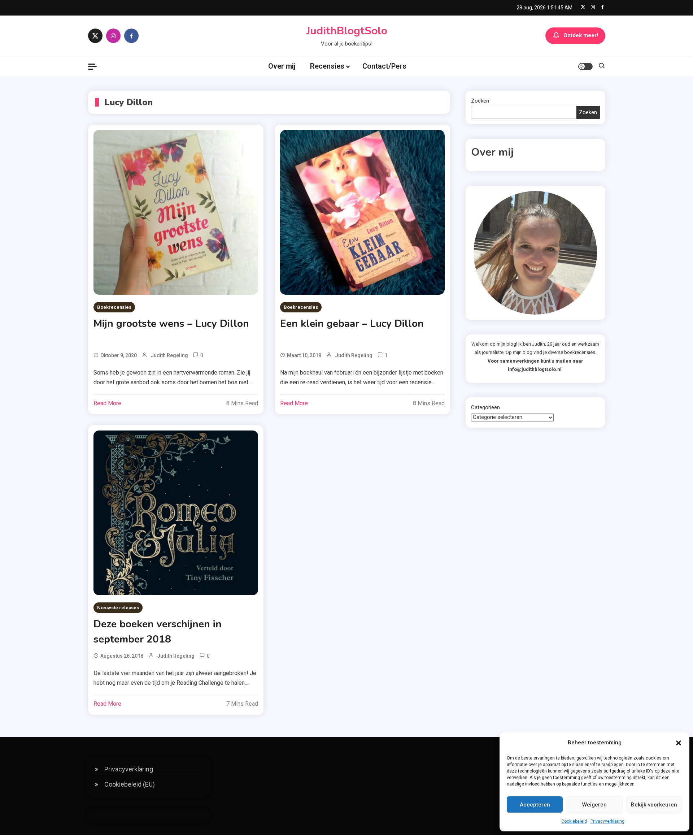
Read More (107, 403)
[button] (678, 743)
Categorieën (485, 407)
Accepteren (535, 804)
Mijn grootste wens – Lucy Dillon (171, 323)
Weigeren (594, 804)
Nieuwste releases (118, 607)
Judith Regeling (169, 355)
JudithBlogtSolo (346, 30)
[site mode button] (585, 66)
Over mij (282, 66)
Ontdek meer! (580, 35)
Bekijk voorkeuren (654, 804)
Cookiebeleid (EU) (129, 784)
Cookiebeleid (574, 821)
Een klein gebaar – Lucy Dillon (352, 323)
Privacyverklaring (607, 821)
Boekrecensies (114, 307)
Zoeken (480, 101)
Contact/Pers (384, 66)
